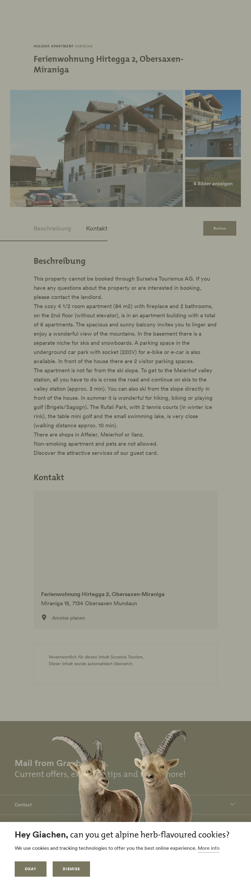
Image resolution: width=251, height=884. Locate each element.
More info (208, 848)
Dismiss (71, 869)
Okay (30, 869)
